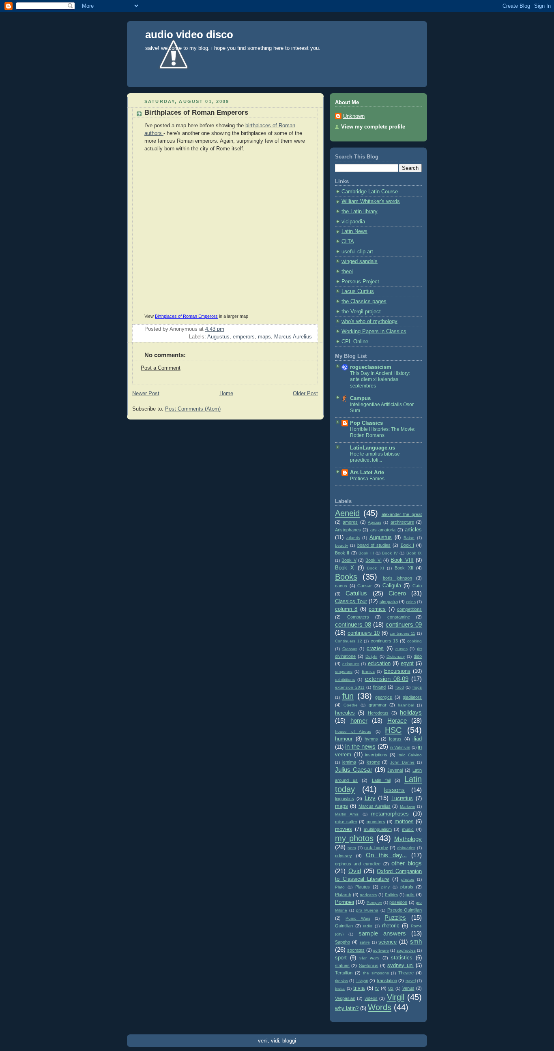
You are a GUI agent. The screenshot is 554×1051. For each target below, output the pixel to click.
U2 (390, 988)
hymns (371, 738)
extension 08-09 (386, 678)
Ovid (354, 870)
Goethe (351, 705)
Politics (391, 895)
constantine (398, 616)
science (387, 942)
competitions (409, 609)
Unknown (354, 116)
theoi (347, 271)
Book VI (373, 560)
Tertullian (343, 972)
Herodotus (378, 713)
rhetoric (390, 926)
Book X (344, 568)
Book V (348, 560)
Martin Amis (347, 814)
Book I (407, 545)
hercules (345, 713)
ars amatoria (382, 529)
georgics (383, 697)
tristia (340, 988)
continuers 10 (364, 633)
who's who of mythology (369, 321)
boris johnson (397, 578)
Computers (358, 616)
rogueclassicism (370, 367)
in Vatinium (400, 747)
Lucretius (402, 798)
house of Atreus (353, 731)
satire (365, 942)
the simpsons (376, 973)
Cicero (397, 593)
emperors (244, 337)
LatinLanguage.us (372, 448)
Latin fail (381, 780)
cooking (414, 641)
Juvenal (395, 770)
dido (418, 656)
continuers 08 (353, 624)
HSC (393, 730)
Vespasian (345, 998)
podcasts (368, 895)
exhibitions (345, 679)
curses (401, 648)
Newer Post (145, 393)
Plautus (362, 886)
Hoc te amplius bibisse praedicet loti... (375, 457)
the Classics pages (364, 301)
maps (264, 337)
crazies (375, 648)
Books (346, 576)
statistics (401, 958)
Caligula (391, 586)
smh (416, 941)
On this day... (386, 855)
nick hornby (376, 847)
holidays (411, 712)
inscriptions (376, 754)
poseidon (398, 902)
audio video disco (189, 34)
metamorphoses (390, 814)
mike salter (346, 821)
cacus (341, 585)
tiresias (341, 980)
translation (387, 980)
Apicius (374, 522)
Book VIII (402, 560)
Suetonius (368, 965)
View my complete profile (373, 127)
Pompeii (344, 902)
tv (377, 988)
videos (371, 998)
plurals (406, 886)
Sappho (342, 942)
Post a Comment (160, 368)
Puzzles (395, 917)
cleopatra (389, 601)
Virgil (395, 997)
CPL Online (354, 342)
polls (410, 894)
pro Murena (367, 910)
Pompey (374, 902)
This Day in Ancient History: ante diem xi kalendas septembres (380, 379)
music (408, 829)
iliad (417, 739)
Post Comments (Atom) (193, 409)
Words (379, 1007)
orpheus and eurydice (357, 863)
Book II (342, 552)
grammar (378, 704)
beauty (341, 545)
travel (411, 980)
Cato (417, 585)
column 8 (346, 609)
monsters (376, 821)
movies (343, 829)
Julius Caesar (353, 769)
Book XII (404, 567)
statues (342, 965)
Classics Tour (351, 601)
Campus (360, 398)
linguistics (344, 798)
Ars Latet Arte (367, 472)
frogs (417, 687)
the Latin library (359, 211)
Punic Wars (358, 918)
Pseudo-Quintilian (404, 910)
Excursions (397, 671)
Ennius (368, 671)
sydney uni (400, 965)
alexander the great (402, 514)
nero (352, 848)
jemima (349, 762)
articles (413, 530)
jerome (373, 762)
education (379, 663)
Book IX (414, 553)
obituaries (406, 848)
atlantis (353, 537)
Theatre (406, 972)
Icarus (395, 738)
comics (377, 609)
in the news (360, 746)
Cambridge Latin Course (369, 192)
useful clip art (357, 252)
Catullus (356, 593)
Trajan (362, 980)
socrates (356, 950)
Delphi (371, 656)
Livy (370, 797)
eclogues (350, 663)
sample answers (382, 933)
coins (411, 601)
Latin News (354, 231)
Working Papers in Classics (373, 331)
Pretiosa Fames (367, 479)
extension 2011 (350, 687)
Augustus (218, 337)
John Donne (402, 762)
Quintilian (344, 925)
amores (350, 522)
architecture (402, 522)
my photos (354, 838)
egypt (407, 663)
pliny (385, 887)
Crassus (349, 648)
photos (407, 879)
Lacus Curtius (357, 291)
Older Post (305, 393)
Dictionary (396, 656)
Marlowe (407, 806)
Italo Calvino (409, 755)
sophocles (406, 950)
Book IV (389, 553)
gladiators (412, 697)
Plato (340, 887)
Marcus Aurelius (293, 337)
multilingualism (378, 829)
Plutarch (343, 894)
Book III (366, 553)
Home (226, 393)
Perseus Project (360, 282)
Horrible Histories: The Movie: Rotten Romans (382, 432)
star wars (369, 957)
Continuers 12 (348, 641)
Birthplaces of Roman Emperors (186, 316)
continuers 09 (404, 624)
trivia (359, 988)
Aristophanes (348, 529)
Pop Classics (366, 423)
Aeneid (347, 513)
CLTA (347, 241)
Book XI (375, 568)
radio (367, 926)
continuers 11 (402, 633)
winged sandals (359, 261)
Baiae (409, 537)
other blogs (406, 863)
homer (358, 720)
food (399, 687)
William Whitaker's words (370, 201)
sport (341, 958)
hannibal (406, 705)
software (381, 950)
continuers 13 (384, 640)
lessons (394, 789)
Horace (397, 720)
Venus (408, 988)
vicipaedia (353, 222)
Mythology (408, 838)
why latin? (347, 1008)
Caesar (364, 585)
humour (343, 739)
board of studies (374, 545)
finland (379, 687)
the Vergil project (361, 312)
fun (348, 695)
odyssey (343, 855)
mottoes (404, 821)
